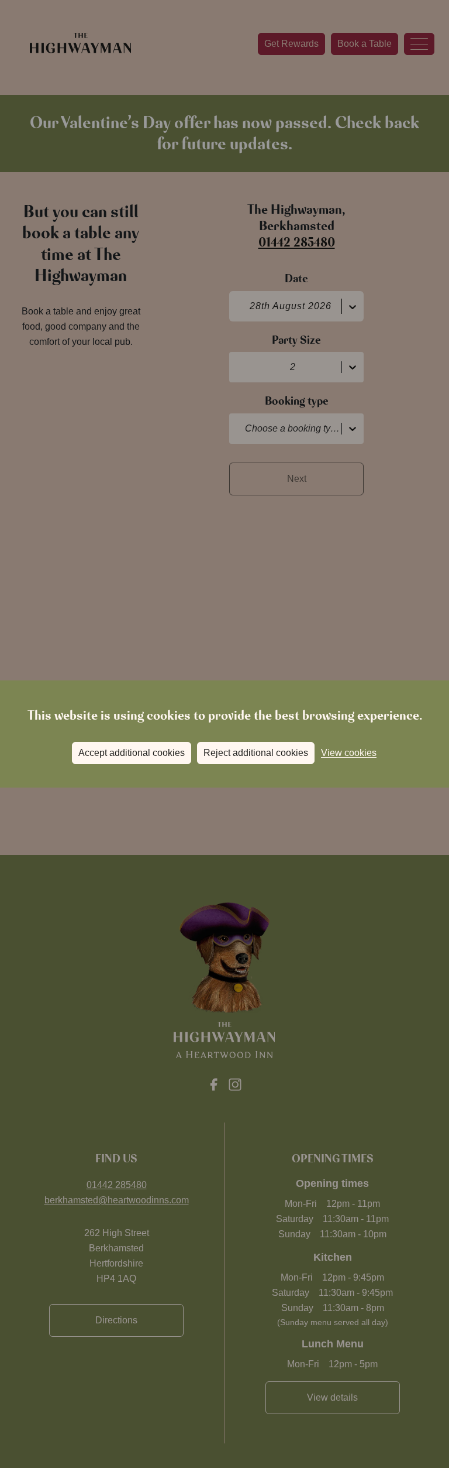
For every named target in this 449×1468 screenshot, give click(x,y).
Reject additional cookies (255, 753)
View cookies (349, 753)
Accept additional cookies (131, 753)
